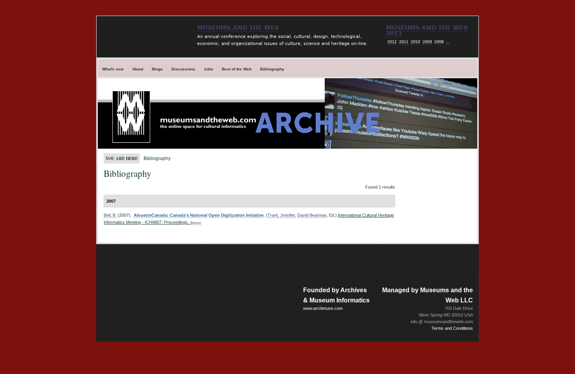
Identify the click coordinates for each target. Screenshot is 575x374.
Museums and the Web (238, 27)
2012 (392, 42)
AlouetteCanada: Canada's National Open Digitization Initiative (199, 215)
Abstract (195, 223)
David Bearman (312, 215)
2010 (415, 42)
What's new (113, 69)
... (447, 42)
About (137, 69)
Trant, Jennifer (281, 215)
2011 (403, 42)
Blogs (157, 69)
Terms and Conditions (452, 328)
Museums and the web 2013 (427, 30)
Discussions (183, 69)
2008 (439, 42)
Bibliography (272, 69)
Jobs (208, 69)
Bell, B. (110, 215)
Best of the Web (237, 69)
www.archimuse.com (323, 308)
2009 (427, 42)
